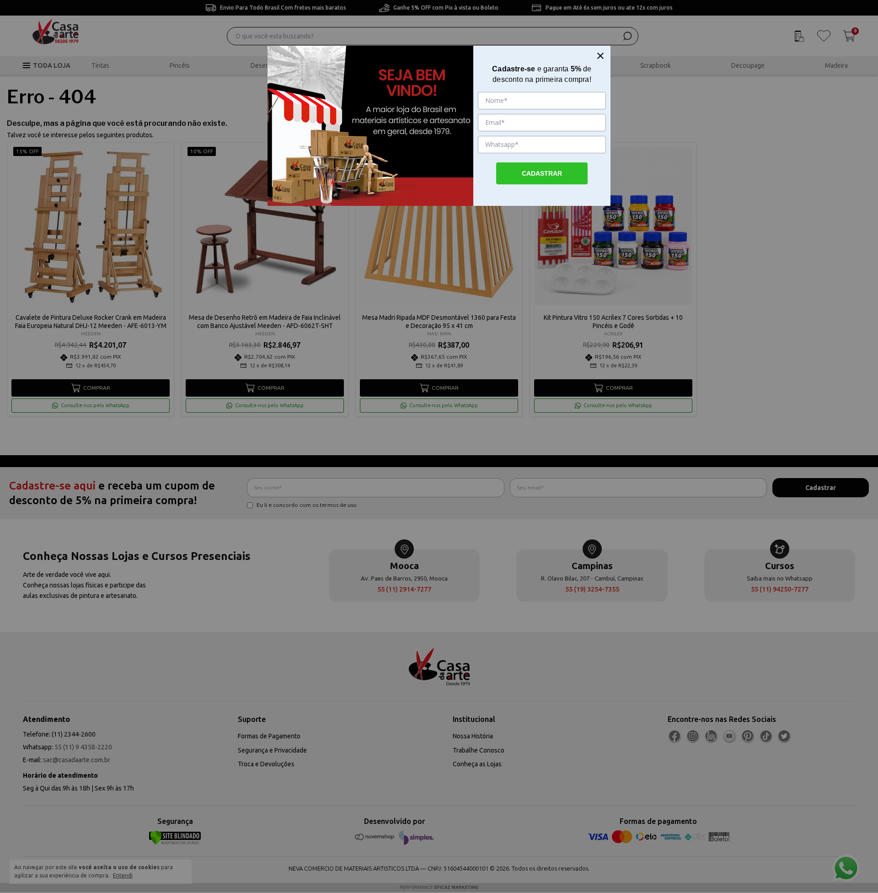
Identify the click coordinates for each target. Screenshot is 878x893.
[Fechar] (600, 56)
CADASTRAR (542, 173)
